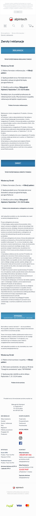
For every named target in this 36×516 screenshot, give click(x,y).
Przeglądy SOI (5, 432)
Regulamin (4, 427)
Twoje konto (22, 419)
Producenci (4, 434)
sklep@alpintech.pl (12, 218)
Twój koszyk (22, 423)
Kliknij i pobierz (28, 185)
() (32, 26)
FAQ (2, 425)
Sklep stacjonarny (6, 419)
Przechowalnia (23, 425)
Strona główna (5, 33)
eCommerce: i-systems (23, 493)
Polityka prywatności (6, 430)
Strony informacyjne (18, 33)
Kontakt (3, 421)
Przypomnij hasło (23, 421)
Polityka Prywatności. (28, 8)
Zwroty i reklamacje (6, 423)
